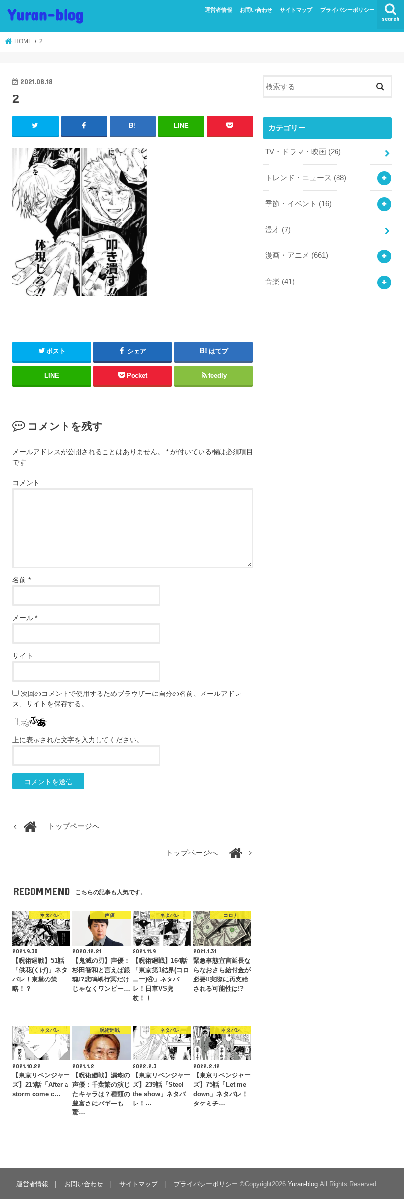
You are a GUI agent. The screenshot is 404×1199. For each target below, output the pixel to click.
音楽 (280, 281)
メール (24, 618)
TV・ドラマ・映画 (303, 152)
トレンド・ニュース (305, 178)
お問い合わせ (256, 10)
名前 (21, 580)
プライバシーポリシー (347, 10)
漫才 (278, 230)
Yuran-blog (46, 14)
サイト (22, 656)
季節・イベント (298, 204)
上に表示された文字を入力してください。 (77, 740)
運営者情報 (218, 10)
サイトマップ (296, 10)
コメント (26, 483)
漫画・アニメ (296, 255)
